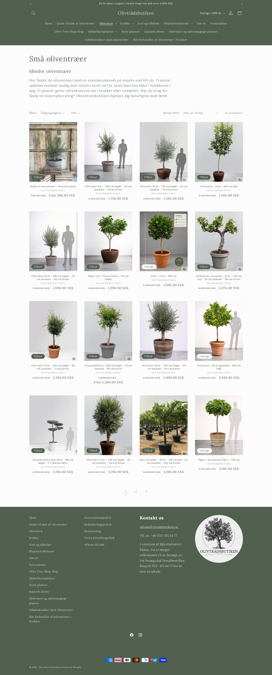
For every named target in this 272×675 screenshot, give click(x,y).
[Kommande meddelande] (242, 3)
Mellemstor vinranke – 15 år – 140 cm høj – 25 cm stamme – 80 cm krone (219, 278)
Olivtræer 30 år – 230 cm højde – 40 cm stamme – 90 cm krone (164, 367)
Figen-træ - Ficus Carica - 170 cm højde (108, 278)
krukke (34, 538)
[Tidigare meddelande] (30, 3)
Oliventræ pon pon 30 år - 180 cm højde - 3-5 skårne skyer (53, 461)
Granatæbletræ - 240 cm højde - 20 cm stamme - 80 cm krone (108, 367)
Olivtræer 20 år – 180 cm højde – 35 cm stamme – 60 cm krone (53, 278)
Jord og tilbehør (40, 544)
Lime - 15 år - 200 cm (164, 276)
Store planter (38, 585)
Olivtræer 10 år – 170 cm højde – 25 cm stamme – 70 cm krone (163, 188)
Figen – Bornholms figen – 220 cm (219, 459)
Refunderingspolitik (98, 524)
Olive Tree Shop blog (43, 571)
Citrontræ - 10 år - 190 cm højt (219, 186)
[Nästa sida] (146, 491)
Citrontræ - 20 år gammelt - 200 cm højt (219, 367)
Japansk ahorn (39, 591)
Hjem (32, 517)
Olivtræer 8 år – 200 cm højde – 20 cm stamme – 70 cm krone (108, 188)
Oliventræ (36, 531)
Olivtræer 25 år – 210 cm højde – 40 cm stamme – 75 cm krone (53, 367)
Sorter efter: (171, 113)
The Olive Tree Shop (49, 667)
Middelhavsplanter (42, 578)
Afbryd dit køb (94, 544)
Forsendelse (37, 565)
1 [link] (125, 491)
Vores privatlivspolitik (99, 538)
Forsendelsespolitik (97, 517)
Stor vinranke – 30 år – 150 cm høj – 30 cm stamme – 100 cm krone (163, 461)
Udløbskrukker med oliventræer (51, 610)
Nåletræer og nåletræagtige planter (48, 601)
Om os (33, 558)
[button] (33, 13)
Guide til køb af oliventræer (48, 524)
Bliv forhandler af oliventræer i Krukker (50, 619)
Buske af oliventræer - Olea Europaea (53, 186)
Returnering (92, 531)
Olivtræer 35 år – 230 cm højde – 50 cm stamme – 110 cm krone (108, 461)
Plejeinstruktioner (41, 551)
